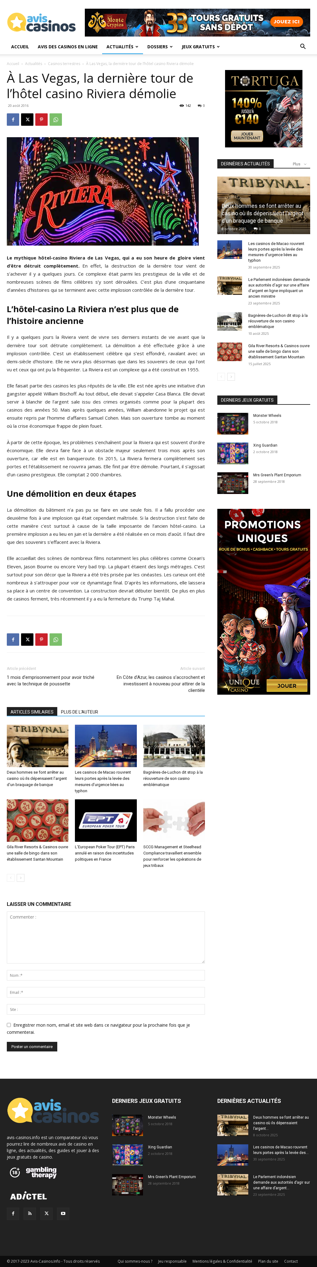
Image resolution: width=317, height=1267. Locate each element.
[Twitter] (46, 1214)
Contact (291, 1261)
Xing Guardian (265, 445)
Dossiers (157, 47)
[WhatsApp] (56, 119)
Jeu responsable (172, 1261)
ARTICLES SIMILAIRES (32, 712)
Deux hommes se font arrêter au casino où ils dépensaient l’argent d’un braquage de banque (37, 778)
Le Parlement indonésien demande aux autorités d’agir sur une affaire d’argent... (281, 1182)
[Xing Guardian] (232, 453)
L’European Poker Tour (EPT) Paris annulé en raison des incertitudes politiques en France (105, 853)
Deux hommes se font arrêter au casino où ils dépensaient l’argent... (281, 1123)
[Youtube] (63, 1214)
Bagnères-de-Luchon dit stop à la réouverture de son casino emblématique (173, 778)
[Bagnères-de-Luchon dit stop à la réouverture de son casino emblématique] (174, 746)
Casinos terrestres (64, 63)
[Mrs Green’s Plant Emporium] (232, 483)
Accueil (20, 47)
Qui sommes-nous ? (135, 1261)
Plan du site (268, 1261)
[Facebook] (13, 119)
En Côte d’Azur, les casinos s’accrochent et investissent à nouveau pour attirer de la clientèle (161, 684)
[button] (302, 47)
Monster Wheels (267, 415)
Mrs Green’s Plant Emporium (277, 475)
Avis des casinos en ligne (68, 47)
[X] (27, 119)
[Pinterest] (41, 119)
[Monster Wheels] (232, 423)
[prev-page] (11, 878)
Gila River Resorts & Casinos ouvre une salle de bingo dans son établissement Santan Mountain (37, 853)
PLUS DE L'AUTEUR (79, 712)
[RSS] (30, 1214)
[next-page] (20, 878)
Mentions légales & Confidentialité (222, 1261)
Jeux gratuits (198, 47)
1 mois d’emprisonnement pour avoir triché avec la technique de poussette (50, 681)
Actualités (119, 47)
